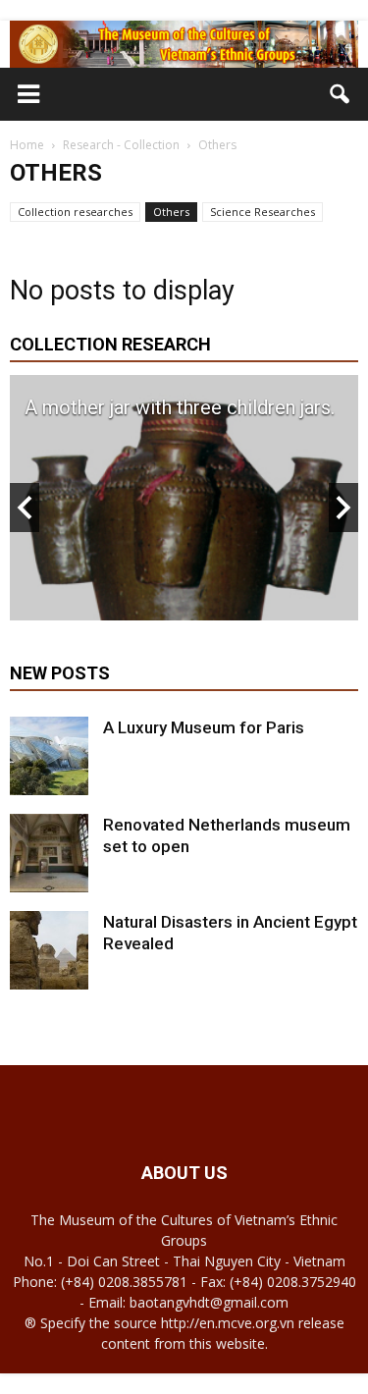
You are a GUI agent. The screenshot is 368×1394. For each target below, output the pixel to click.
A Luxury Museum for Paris (203, 727)
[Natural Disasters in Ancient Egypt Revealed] (49, 950)
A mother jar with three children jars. (180, 407)
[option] (184, 497)
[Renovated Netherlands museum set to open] (49, 853)
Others (171, 211)
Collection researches (75, 211)
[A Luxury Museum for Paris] (49, 756)
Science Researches (262, 211)
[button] (340, 94)
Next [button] (343, 507)
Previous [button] (24, 507)
